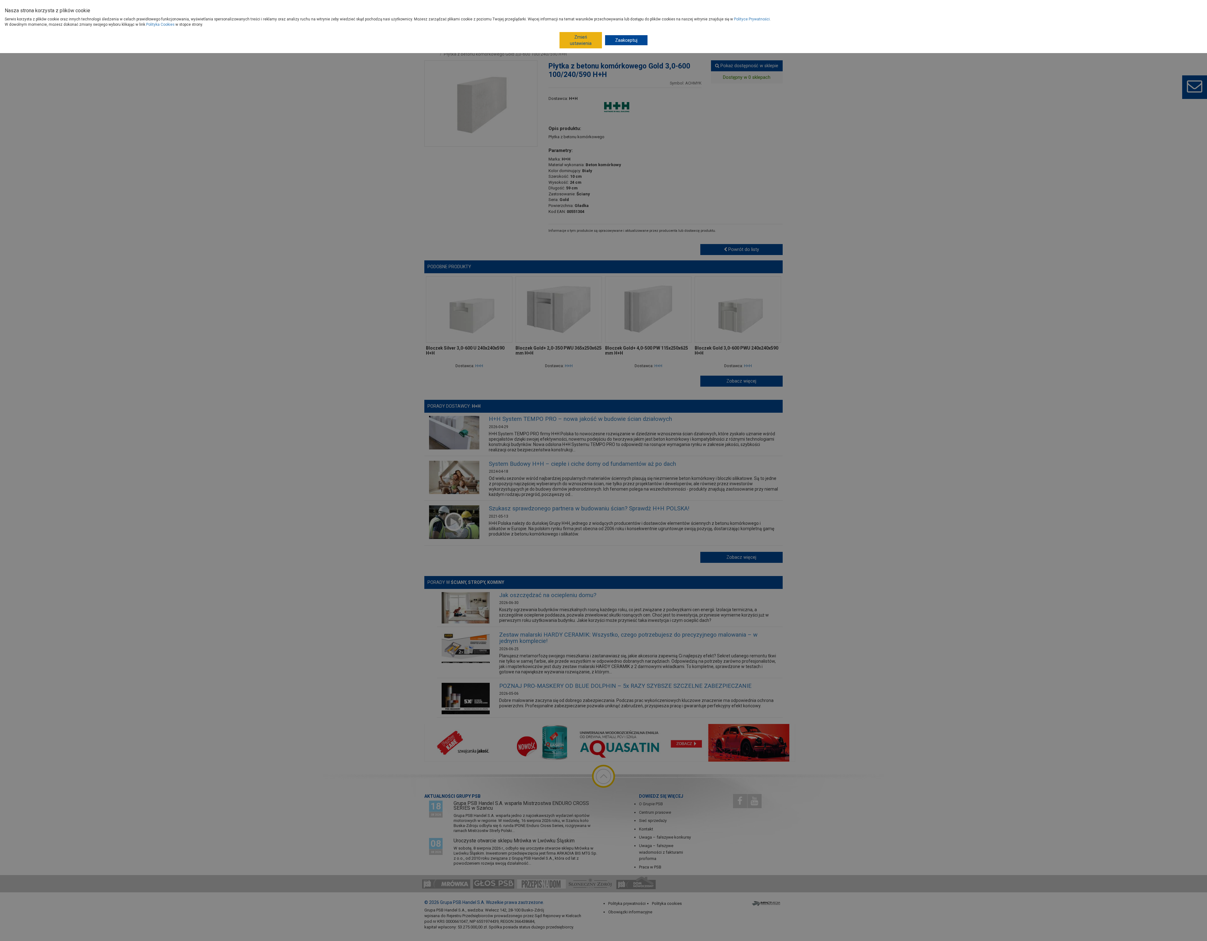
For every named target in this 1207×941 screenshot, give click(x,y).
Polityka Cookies (160, 24)
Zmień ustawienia (581, 40)
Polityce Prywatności (752, 19)
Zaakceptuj (626, 40)
